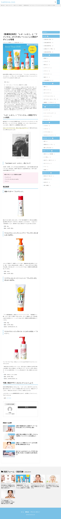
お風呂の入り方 (47, 179)
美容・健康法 (47, 185)
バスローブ (47, 128)
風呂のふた (47, 64)
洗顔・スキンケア (9, 5)
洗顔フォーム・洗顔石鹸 (18, 5)
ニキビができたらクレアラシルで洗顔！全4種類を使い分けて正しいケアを (38, 486)
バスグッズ (47, 55)
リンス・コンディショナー (49, 113)
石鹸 (45, 86)
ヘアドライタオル (48, 131)
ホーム (22, 511)
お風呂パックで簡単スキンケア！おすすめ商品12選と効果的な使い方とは (26, 443)
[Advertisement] (30, 18)
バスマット (47, 70)
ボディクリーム (47, 163)
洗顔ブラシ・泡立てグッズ (10, 451)
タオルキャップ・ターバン (49, 135)
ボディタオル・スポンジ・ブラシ (51, 99)
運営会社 (27, 511)
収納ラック (47, 77)
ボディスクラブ (47, 92)
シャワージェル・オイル (49, 96)
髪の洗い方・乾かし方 (49, 175)
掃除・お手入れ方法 (48, 147)
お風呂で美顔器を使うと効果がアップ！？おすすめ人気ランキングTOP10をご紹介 (26, 426)
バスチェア (47, 61)
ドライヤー (47, 119)
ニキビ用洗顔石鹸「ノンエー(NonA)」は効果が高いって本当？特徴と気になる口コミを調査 (8, 502)
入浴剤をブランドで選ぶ (49, 48)
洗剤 (45, 141)
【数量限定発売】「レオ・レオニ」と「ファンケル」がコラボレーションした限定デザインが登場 (39, 5)
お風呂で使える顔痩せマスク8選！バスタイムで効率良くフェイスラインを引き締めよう (27, 435)
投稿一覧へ (27, 407)
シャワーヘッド (47, 67)
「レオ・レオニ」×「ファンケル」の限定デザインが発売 (15, 84)
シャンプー (47, 109)
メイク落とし (47, 157)
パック (13, 442)
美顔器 (46, 169)
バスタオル (47, 122)
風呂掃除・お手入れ (48, 138)
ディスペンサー (47, 74)
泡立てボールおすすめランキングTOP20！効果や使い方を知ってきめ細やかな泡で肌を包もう (26, 453)
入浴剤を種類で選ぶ (48, 42)
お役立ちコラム (47, 172)
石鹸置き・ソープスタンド (49, 102)
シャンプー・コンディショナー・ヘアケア (51, 106)
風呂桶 (46, 58)
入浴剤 (46, 36)
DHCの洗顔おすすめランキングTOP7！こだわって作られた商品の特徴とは (52, 486)
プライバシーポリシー (35, 511)
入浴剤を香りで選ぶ (48, 39)
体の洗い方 (47, 182)
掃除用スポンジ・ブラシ (49, 144)
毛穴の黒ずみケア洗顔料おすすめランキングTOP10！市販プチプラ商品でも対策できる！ (8, 486)
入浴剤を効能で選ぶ (48, 45)
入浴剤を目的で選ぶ (48, 51)
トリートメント (47, 116)
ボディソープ (47, 89)
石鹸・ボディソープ (48, 83)
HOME (3, 5)
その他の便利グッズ (48, 80)
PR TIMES (9, 398)
